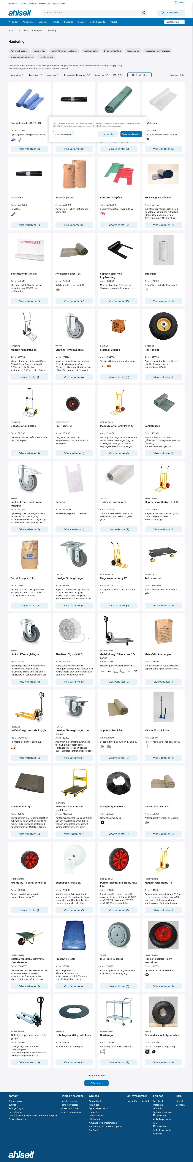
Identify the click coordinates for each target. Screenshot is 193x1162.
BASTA (116, 75)
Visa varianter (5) (163, 148)
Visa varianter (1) (119, 301)
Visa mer (96, 1083)
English (180, 1101)
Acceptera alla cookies (131, 134)
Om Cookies (95, 1130)
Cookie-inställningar (63, 134)
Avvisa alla (108, 134)
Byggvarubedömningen (75, 75)
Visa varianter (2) (29, 224)
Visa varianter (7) (119, 148)
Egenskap (51, 75)
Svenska (180, 1104)
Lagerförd (33, 75)
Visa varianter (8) (29, 148)
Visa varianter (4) (74, 377)
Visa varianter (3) (29, 301)
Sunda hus (99, 75)
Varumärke (16, 75)
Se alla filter (141, 75)
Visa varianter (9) (119, 681)
